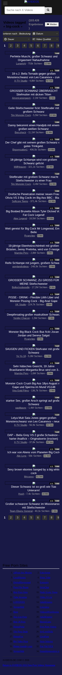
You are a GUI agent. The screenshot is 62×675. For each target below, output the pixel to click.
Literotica (44, 607)
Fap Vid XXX (46, 646)
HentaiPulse (18, 626)
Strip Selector (46, 641)
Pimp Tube (45, 577)
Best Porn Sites (20, 592)
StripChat (44, 587)
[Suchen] (48, 10)
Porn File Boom (20, 587)
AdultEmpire (46, 602)
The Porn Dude (20, 631)
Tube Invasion (20, 597)
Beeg (15, 612)
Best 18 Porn (19, 622)
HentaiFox (18, 636)
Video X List (46, 597)
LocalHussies (19, 577)
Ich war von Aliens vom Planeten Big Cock (33, 452)
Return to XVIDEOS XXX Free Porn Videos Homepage (29, 665)
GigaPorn (44, 636)
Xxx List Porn (20, 617)
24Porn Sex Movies (22, 572)
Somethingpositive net (50, 651)
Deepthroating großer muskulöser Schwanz (33, 314)
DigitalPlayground (22, 582)
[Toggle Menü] (5, 3)
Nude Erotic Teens (48, 592)
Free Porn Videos (48, 626)
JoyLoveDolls (46, 631)
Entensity (44, 582)
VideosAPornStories (49, 612)
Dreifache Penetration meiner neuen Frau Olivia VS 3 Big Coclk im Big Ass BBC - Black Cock (33, 198)
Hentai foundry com (22, 646)
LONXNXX (19, 602)
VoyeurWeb (18, 607)
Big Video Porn (20, 641)
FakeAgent (45, 572)
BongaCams (45, 622)
